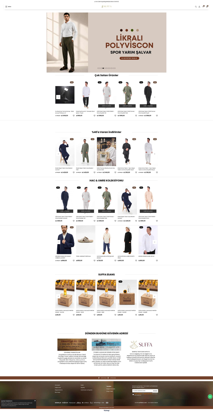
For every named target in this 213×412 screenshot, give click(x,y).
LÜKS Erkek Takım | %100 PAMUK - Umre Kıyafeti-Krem (105, 217)
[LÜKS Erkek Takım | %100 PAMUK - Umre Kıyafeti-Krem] (106, 200)
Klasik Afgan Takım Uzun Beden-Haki (64, 169)
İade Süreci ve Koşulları (86, 390)
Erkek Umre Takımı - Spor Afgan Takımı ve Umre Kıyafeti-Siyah (105, 169)
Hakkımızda (58, 387)
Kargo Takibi (109, 391)
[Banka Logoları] (82, 403)
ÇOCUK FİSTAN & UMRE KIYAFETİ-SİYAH (84, 257)
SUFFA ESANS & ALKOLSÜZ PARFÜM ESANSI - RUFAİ (64, 311)
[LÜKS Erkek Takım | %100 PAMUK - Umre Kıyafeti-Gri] (64, 94)
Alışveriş (83, 387)
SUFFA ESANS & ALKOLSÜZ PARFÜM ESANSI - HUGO (147, 311)
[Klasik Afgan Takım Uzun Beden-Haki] (64, 151)
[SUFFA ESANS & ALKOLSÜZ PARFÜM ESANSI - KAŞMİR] (127, 294)
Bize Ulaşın (57, 392)
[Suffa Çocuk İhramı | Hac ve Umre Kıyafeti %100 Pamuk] (127, 239)
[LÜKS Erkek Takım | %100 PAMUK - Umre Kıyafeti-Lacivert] (127, 200)
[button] (98, 68)
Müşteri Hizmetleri (110, 389)
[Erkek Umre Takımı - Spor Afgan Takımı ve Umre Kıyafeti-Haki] (148, 151)
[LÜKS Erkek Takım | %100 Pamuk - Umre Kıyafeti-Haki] (85, 94)
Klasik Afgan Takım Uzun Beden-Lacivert (85, 217)
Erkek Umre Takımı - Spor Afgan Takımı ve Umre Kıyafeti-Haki (147, 169)
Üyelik (82, 385)
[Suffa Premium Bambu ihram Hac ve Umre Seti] (85, 151)
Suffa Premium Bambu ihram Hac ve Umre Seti (85, 169)
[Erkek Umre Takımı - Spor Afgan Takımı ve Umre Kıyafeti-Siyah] (106, 151)
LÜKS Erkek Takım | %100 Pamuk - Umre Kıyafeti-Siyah (105, 112)
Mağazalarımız (59, 390)
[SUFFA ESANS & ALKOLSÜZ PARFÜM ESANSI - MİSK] (85, 294)
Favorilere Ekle (73, 115)
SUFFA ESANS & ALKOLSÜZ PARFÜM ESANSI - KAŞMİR (127, 311)
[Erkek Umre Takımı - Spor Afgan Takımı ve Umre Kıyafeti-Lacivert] (127, 94)
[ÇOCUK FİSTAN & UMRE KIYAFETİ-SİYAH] (85, 239)
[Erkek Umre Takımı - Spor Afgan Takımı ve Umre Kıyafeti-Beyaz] (127, 151)
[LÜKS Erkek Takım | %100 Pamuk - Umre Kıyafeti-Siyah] (106, 94)
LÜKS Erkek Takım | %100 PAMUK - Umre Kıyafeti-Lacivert (126, 217)
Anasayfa (57, 385)
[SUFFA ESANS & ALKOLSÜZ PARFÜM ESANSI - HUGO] (148, 294)
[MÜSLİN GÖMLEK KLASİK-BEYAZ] (106, 239)
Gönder (155, 391)
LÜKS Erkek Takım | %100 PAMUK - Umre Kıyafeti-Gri (64, 112)
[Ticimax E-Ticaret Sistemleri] (106, 411)
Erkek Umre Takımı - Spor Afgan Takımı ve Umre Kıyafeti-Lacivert (126, 112)
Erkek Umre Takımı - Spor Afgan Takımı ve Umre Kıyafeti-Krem (147, 112)
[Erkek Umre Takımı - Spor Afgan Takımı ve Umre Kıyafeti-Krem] (148, 94)
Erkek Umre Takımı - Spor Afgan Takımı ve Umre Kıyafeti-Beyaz (126, 169)
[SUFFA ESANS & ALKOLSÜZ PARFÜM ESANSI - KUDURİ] (106, 294)
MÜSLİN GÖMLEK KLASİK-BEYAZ (105, 256)
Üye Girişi (199, 6)
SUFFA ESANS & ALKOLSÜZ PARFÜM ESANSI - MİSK (85, 311)
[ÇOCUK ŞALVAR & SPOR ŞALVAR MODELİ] (65, 239)
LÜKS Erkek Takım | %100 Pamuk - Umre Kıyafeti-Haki (84, 112)
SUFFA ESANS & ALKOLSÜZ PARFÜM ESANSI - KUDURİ (106, 311)
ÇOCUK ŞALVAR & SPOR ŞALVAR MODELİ (63, 257)
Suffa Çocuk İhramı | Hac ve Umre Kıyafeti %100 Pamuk (127, 257)
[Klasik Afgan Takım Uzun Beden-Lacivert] (85, 200)
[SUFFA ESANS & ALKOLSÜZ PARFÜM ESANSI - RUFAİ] (64, 294)
